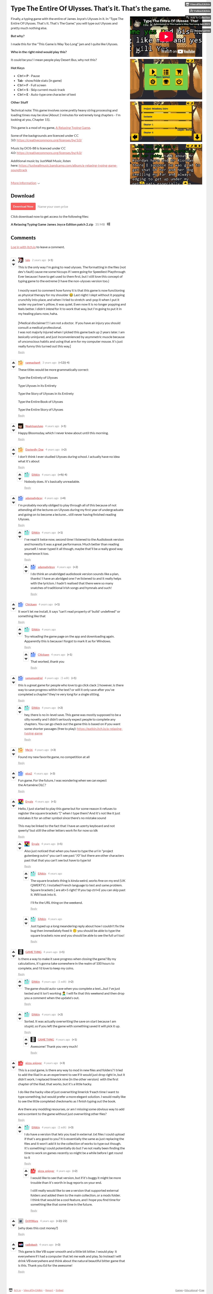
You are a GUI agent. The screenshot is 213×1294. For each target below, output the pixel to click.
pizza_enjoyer (33, 1063)
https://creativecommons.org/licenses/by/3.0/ (49, 140)
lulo (27, 260)
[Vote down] (13, 264)
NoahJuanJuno (34, 426)
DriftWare (31, 1221)
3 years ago (49, 362)
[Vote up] (13, 260)
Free (201, 1290)
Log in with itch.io (23, 247)
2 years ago (39, 260)
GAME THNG (33, 952)
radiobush (31, 1244)
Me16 (29, 749)
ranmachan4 (32, 362)
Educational (191, 1290)
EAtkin (36, 474)
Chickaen (31, 604)
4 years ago (52, 426)
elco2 (28, 773)
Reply (21, 352)
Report (49, 1290)
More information (23, 183)
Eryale (29, 801)
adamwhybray (33, 498)
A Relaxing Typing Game (73, 128)
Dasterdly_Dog (34, 449)
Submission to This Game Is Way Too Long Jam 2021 (182, 24)
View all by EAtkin (33, 1290)
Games (179, 1290)
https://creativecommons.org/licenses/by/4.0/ (49, 153)
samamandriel (34, 678)
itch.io (17, 1290)
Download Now (23, 206)
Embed (59, 1290)
